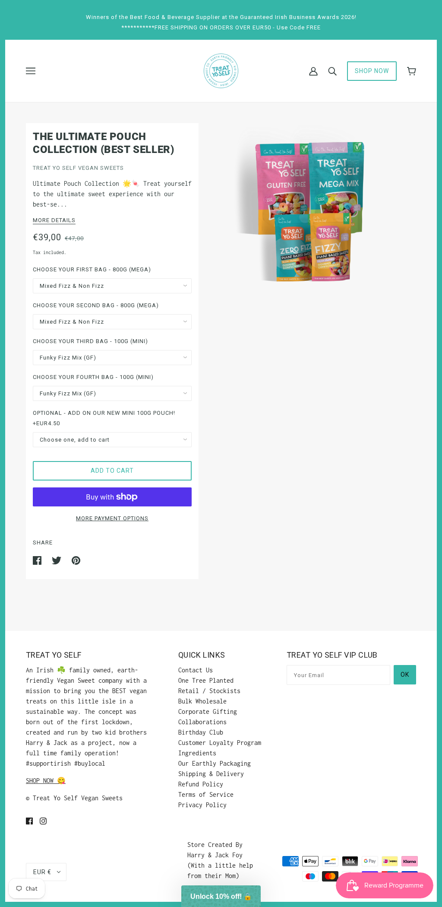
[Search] (332, 71)
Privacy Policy (202, 804)
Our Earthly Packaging (214, 763)
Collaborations (202, 722)
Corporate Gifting (207, 711)
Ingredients (197, 753)
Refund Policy (200, 784)
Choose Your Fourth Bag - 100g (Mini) (93, 377)
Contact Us (195, 670)
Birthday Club (200, 732)
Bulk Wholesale (202, 701)
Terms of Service (206, 794)
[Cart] (411, 71)
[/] (221, 70)
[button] (221, 896)
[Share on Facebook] (38, 560)
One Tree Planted (206, 680)
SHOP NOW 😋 (46, 780)
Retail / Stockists (209, 690)
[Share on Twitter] (58, 560)
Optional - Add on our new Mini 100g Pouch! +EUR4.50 (104, 418)
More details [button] (54, 220)
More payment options (112, 518)
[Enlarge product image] (307, 211)
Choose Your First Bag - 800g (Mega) (92, 269)
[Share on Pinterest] (76, 560)
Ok (405, 674)
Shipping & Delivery (211, 773)
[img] (29, 820)
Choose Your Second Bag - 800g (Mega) (96, 305)
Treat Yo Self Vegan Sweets (78, 168)
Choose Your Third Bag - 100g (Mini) (90, 341)
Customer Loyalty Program (219, 742)
